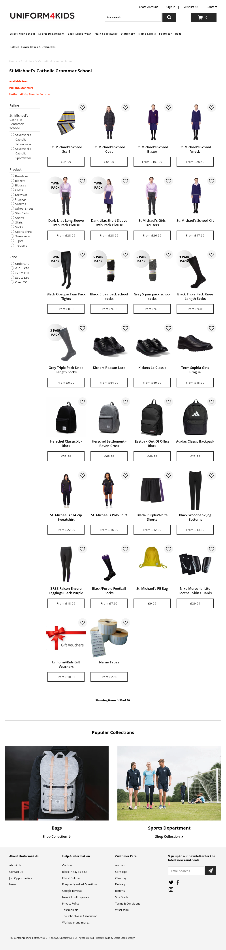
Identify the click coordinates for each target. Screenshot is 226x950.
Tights (19, 241)
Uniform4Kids (66, 937)
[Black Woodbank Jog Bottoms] (195, 491)
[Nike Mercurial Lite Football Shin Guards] (195, 564)
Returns (120, 891)
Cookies (67, 865)
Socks (19, 227)
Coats (19, 190)
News (12, 884)
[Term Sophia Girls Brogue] (195, 343)
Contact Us (16, 872)
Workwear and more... (76, 922)
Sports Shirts (23, 232)
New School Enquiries (75, 897)
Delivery (120, 884)
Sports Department (51, 33)
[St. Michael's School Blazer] (152, 123)
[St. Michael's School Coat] (109, 123)
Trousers (21, 246)
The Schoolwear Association (79, 916)
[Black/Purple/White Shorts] (152, 491)
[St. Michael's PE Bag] (152, 557)
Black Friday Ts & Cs (74, 872)
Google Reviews (72, 891)
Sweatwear (22, 236)
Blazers (20, 181)
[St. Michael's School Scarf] (66, 123)
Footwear (165, 33)
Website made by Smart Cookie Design (115, 937)
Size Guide (121, 897)
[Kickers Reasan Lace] (109, 343)
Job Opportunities (20, 878)
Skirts (19, 222)
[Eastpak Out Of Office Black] (152, 417)
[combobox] (133, 17)
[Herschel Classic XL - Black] (66, 417)
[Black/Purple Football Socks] (109, 564)
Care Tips (121, 872)
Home (13, 61)
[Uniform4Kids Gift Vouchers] (66, 638)
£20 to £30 (22, 273)
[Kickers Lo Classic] (152, 343)
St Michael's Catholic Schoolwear (23, 139)
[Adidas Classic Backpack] (195, 417)
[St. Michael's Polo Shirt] (109, 491)
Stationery (128, 33)
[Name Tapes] (109, 638)
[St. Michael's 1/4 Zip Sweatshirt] (66, 491)
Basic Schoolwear (79, 33)
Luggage (20, 199)
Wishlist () (121, 910)
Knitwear (21, 195)
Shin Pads (22, 213)
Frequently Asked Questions (79, 884)
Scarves (20, 204)
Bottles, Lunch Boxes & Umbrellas (33, 47)
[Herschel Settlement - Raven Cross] (109, 417)
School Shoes (24, 208)
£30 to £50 (22, 278)
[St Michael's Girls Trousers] (152, 196)
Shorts (19, 218)
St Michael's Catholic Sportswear (23, 153)
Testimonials (70, 910)
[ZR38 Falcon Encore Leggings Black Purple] (66, 564)
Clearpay (120, 878)
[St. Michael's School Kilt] (195, 196)
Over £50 (21, 282)
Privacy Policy (70, 903)
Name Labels (147, 33)
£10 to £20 (22, 268)
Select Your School (22, 33)
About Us (15, 865)
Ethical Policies (71, 878)
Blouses (20, 185)
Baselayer (22, 176)
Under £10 (22, 264)
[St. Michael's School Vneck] (195, 123)
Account (120, 865)
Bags (178, 33)
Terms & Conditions (127, 903)
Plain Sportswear (106, 33)
